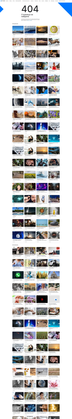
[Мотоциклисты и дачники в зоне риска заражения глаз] (54, 80)
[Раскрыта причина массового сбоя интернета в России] (54, 152)
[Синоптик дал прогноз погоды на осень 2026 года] (30, 301)
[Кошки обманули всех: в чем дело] (54, 55)
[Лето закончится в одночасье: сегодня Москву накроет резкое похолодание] (42, 104)
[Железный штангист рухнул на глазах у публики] (54, 249)
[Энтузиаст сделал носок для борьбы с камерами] (42, 92)
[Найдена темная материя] (54, 285)
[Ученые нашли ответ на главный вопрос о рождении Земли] (54, 273)
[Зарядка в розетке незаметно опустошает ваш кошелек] (18, 301)
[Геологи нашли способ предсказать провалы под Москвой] (18, 176)
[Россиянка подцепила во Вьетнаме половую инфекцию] (30, 313)
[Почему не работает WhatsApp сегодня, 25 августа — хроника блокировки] (18, 325)
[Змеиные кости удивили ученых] (18, 140)
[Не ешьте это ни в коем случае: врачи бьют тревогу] (54, 31)
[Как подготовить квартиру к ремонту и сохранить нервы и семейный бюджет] (42, 249)
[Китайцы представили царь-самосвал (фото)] (54, 313)
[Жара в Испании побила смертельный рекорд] (18, 188)
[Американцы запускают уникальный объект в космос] (42, 80)
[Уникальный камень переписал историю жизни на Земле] (42, 31)
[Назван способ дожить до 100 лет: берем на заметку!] (54, 361)
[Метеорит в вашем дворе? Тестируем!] (42, 212)
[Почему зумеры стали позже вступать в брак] (18, 92)
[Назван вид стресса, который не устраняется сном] (30, 92)
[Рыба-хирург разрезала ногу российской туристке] (42, 225)
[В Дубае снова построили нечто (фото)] (54, 200)
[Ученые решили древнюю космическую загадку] (30, 212)
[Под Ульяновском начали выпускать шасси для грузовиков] (54, 104)
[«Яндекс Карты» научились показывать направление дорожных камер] (18, 285)
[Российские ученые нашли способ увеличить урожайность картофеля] (42, 385)
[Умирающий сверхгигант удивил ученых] (18, 31)
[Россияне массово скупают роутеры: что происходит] (18, 67)
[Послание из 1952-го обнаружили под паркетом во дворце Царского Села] (30, 43)
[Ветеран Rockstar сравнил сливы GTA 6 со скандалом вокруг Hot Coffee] (30, 225)
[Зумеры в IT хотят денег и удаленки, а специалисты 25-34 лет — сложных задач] (42, 188)
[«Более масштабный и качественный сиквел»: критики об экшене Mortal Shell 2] (54, 188)
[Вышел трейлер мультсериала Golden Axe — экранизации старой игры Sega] (18, 273)
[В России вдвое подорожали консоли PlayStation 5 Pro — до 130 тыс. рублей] (42, 128)
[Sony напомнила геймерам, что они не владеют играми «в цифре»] (18, 237)
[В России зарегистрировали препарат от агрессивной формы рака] (30, 104)
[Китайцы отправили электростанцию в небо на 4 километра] (30, 261)
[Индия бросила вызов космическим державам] (30, 237)
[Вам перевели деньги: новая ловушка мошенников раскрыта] (54, 337)
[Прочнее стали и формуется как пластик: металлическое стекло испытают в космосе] (30, 55)
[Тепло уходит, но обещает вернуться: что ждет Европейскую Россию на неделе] (18, 249)
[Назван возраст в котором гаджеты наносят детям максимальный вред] (18, 261)
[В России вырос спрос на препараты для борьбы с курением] (18, 313)
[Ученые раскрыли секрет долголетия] (18, 43)
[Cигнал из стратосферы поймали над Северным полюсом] (30, 67)
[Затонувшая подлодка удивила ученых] (30, 249)
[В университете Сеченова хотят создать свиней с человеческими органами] (30, 80)
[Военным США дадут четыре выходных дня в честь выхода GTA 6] (18, 225)
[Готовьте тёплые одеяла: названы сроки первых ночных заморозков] (42, 140)
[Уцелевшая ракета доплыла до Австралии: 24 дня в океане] (30, 31)
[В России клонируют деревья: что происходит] (30, 188)
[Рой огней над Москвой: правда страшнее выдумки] (18, 385)
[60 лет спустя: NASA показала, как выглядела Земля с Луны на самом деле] (18, 104)
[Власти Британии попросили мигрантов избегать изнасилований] (30, 337)
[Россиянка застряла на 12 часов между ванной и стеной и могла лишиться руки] (30, 325)
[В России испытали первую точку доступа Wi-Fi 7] (42, 200)
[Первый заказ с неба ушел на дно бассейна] (18, 212)
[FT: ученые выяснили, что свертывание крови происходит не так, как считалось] (42, 337)
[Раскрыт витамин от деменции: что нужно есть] (30, 200)
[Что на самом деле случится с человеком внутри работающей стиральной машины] (54, 237)
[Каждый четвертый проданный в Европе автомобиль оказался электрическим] (54, 128)
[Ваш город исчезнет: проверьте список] (42, 67)
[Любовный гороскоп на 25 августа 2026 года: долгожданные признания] (30, 140)
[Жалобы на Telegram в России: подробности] (54, 140)
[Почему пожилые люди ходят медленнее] (42, 55)
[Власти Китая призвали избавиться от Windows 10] (54, 349)
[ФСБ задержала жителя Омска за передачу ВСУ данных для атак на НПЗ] (42, 313)
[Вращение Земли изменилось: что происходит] (18, 80)
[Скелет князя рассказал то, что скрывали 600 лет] (54, 325)
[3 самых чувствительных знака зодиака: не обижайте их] (18, 361)
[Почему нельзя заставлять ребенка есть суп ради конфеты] (42, 301)
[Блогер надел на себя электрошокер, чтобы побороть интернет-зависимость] (42, 237)
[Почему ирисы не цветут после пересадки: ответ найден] (54, 116)
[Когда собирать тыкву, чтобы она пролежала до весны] (30, 116)
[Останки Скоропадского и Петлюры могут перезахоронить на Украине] (30, 409)
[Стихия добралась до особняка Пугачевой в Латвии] (54, 261)
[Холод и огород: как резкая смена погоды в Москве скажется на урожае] (30, 176)
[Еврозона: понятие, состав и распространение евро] (42, 261)
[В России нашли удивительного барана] (54, 43)
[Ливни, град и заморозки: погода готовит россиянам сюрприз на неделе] (42, 361)
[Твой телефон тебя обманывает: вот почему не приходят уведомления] (30, 273)
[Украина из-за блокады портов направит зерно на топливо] (18, 116)
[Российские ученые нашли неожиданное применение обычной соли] (30, 385)
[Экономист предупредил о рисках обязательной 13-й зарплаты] (18, 128)
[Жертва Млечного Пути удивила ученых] (30, 128)
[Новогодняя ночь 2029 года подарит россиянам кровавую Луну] (42, 349)
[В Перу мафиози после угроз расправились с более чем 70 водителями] (54, 176)
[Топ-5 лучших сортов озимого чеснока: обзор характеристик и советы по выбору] (30, 285)
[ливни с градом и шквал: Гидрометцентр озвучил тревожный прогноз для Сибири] (54, 212)
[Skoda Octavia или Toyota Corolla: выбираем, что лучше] (54, 225)
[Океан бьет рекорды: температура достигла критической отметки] (42, 152)
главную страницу (29, 20)
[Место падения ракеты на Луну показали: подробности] (42, 285)
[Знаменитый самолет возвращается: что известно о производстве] (42, 116)
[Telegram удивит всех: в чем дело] (30, 361)
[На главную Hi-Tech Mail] (3, 1)
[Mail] (1, 1)
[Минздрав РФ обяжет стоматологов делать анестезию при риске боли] (42, 176)
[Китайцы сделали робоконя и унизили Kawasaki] (42, 273)
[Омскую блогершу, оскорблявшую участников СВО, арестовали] (54, 301)
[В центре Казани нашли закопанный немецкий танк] (18, 55)
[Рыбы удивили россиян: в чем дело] (42, 43)
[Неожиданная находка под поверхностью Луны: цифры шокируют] (18, 337)
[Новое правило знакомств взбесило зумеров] (54, 67)
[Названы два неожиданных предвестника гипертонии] (54, 92)
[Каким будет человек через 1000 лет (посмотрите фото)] (42, 164)
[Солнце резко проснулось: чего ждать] (18, 200)
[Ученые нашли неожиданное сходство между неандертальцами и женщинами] (54, 164)
